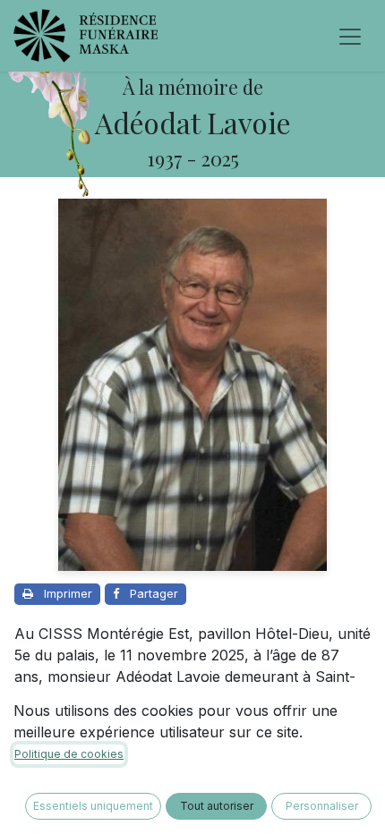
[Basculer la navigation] (350, 35)
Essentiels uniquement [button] (93, 806)
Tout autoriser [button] (216, 806)
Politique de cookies (69, 754)
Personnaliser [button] (322, 806)
